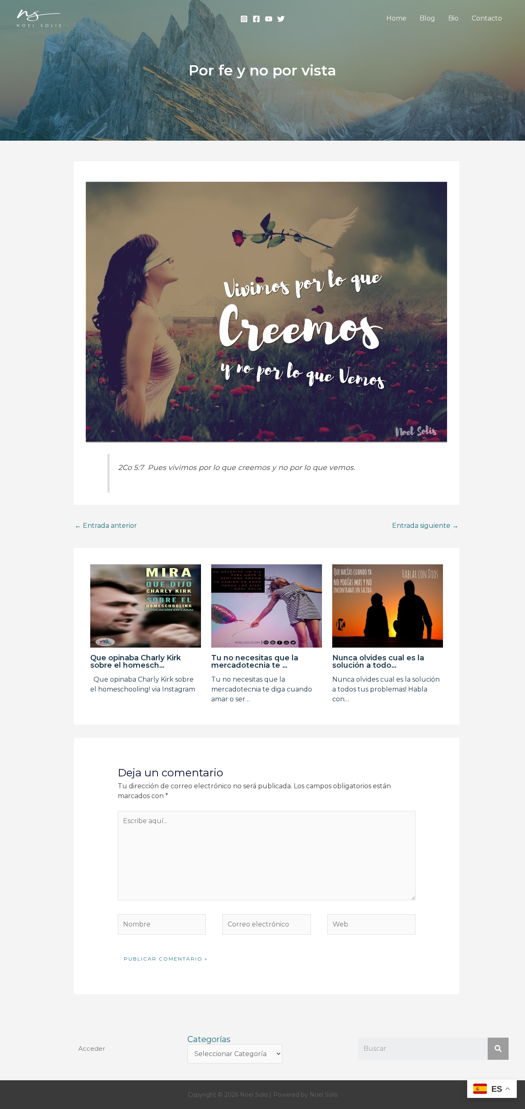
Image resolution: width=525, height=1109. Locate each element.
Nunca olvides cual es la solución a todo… (378, 661)
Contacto (487, 18)
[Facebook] (256, 19)
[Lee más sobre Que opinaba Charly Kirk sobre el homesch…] (145, 605)
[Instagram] (244, 19)
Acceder (91, 1048)
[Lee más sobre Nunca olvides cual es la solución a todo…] (387, 605)
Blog (427, 18)
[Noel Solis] (39, 18)
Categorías (209, 1039)
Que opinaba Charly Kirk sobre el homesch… (135, 661)
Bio (453, 18)
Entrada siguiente (425, 525)
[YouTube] (268, 19)
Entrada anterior (106, 525)
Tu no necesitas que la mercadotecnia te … (254, 661)
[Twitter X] (281, 19)
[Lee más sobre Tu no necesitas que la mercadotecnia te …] (266, 605)
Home (396, 18)
